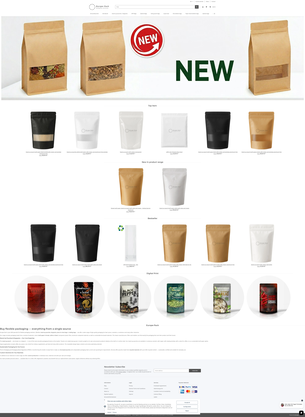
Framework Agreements (160, 386)
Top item (152, 106)
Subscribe (195, 370)
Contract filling (158, 394)
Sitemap (131, 391)
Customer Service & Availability (162, 391)
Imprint (109, 412)
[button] (203, 7)
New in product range (152, 162)
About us (106, 391)
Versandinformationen (110, 397)
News (207, 1)
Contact (213, 1)
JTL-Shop (297, 415)
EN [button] (191, 1)
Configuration (187, 406)
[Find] (197, 7)
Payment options (108, 394)
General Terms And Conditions (137, 388)
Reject (187, 410)
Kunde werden (199, 1)
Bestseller (152, 218)
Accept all (187, 402)
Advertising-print (158, 388)
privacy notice (122, 372)
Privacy (115, 412)
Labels (155, 397)
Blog (105, 386)
